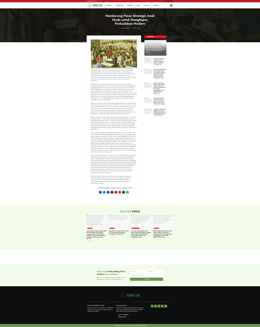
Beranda (109, 5)
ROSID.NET (143, 325)
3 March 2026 (157, 105)
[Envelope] (152, 306)
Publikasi (146, 5)
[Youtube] (170, 1)
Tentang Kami (119, 5)
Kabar (138, 5)
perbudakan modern (127, 188)
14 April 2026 (157, 94)
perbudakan (101, 188)
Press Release (135, 228)
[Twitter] (168, 1)
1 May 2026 (157, 79)
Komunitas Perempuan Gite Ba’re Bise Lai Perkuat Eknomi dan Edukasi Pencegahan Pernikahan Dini (159, 61)
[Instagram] (172, 1)
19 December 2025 (158, 116)
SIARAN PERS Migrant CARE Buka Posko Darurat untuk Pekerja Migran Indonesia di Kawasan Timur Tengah (159, 101)
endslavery (107, 188)
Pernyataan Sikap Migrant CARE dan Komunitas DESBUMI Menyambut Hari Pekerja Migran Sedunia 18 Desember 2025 (160, 112)
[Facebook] (166, 1)
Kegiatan (123, 28)
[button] (171, 5)
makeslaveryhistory (116, 188)
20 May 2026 (112, 235)
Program (129, 5)
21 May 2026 (148, 54)
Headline (90, 228)
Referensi (155, 5)
